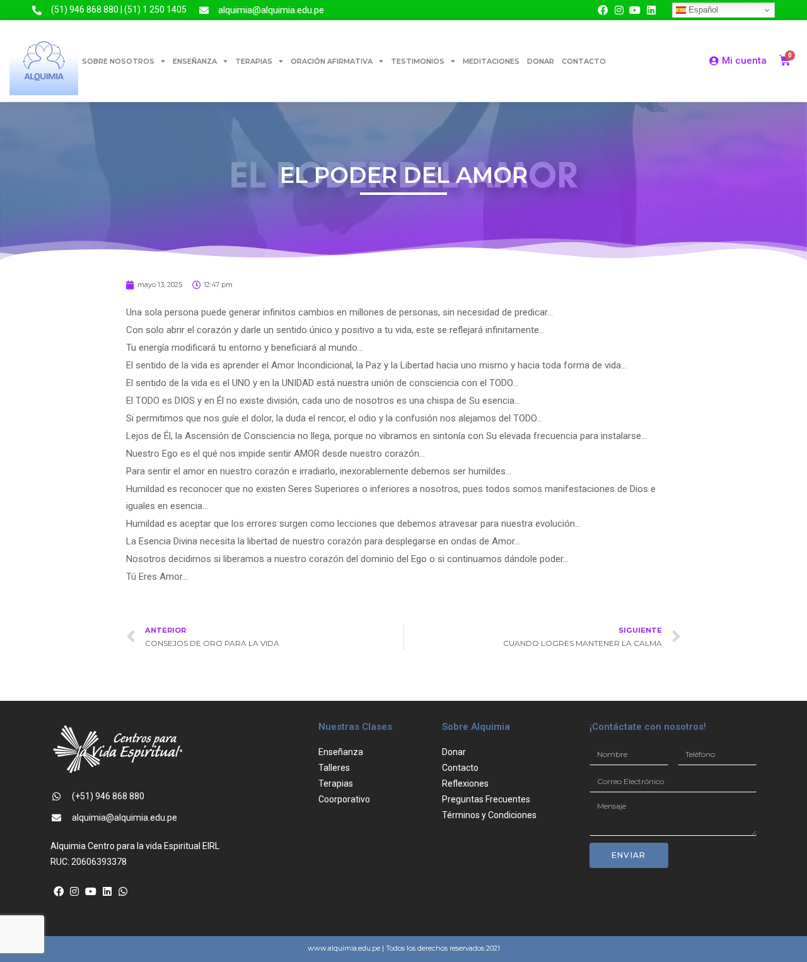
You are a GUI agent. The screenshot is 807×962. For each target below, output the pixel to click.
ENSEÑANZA (195, 61)
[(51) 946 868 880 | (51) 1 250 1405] (37, 10)
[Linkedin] (651, 10)
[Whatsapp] (123, 891)
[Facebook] (603, 10)
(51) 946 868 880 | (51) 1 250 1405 (119, 9)
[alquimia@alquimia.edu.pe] (204, 10)
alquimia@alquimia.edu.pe (271, 10)
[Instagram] (619, 10)
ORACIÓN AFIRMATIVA (332, 61)
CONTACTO (584, 61)
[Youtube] (635, 10)
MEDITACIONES (491, 61)
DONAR (540, 61)
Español (702, 10)
